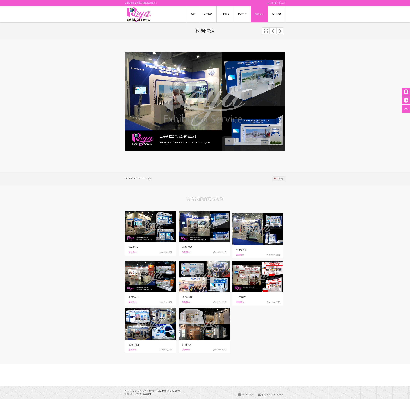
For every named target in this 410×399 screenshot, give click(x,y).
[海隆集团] (150, 324)
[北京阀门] (257, 276)
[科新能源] (257, 229)
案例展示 (259, 14)
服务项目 (225, 14)
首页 (193, 14)
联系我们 (276, 14)
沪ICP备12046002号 (143, 394)
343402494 (247, 394)
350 (275, 178)
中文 (269, 3)
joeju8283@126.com (272, 394)
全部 (265, 30)
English (275, 3)
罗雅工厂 (242, 14)
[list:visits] (164, 252)
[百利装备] (150, 226)
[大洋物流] (204, 276)
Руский (282, 3)
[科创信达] (204, 226)
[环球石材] (204, 324)
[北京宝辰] (150, 276)
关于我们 (207, 14)
